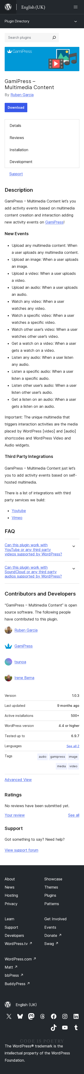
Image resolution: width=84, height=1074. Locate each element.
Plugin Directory (17, 21)
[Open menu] (76, 7)
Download (16, 107)
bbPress (14, 975)
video (73, 766)
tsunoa (20, 661)
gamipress (57, 756)
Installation (19, 149)
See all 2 (72, 746)
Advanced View (18, 779)
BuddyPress (17, 983)
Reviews (17, 137)
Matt (11, 967)
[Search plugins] (54, 37)
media (61, 766)
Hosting (11, 895)
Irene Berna (24, 677)
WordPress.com (20, 959)
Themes (51, 887)
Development (21, 161)
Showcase (53, 879)
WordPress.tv (18, 943)
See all (73, 815)
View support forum (21, 850)
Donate (53, 935)
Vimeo (17, 517)
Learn (9, 919)
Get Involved (55, 919)
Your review (15, 815)
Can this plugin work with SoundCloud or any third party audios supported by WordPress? (33, 572)
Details (15, 125)
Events (50, 927)
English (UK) (26, 1004)
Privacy (11, 903)
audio (42, 756)
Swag (51, 943)
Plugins (50, 895)
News (9, 887)
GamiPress (54, 222)
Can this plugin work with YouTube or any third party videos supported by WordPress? (33, 549)
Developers (14, 935)
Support (16, 173)
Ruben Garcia (22, 94)
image (73, 756)
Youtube (19, 510)
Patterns (51, 903)
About (10, 879)
